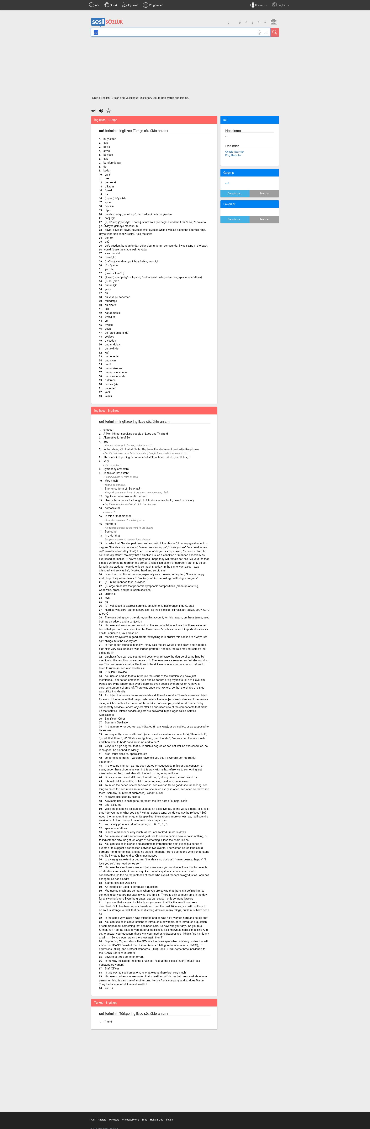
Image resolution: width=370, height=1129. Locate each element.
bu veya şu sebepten (117, 297)
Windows (114, 1119)
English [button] (282, 5)
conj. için (110, 218)
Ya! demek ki (112, 313)
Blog (144, 1119)
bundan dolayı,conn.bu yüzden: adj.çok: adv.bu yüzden (138, 214)
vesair (108, 396)
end (109, 1021)
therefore (110, 524)
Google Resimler (234, 151)
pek (107, 178)
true (105, 441)
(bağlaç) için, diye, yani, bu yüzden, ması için (132, 261)
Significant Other (115, 718)
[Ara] (275, 32)
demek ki (110, 182)
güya (108, 328)
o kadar (109, 186)
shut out (108, 429)
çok (105, 158)
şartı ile (109, 269)
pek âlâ (109, 206)
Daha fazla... (235, 193)
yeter (108, 289)
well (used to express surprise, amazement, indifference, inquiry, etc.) (152, 605)
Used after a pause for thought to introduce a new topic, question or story (149, 500)
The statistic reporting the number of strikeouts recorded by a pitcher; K (146, 457)
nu (106, 602)
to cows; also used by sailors (122, 797)
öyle (105, 142)
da (106, 194)
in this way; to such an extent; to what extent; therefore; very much (145, 972)
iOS (93, 1119)
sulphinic (110, 594)
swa (107, 598)
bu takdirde (112, 348)
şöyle (106, 151)
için (107, 309)
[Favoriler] (107, 113)
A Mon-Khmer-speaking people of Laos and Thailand (135, 433)
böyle (106, 147)
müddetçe (111, 301)
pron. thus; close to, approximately (126, 754)
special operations (116, 828)
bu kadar (110, 388)
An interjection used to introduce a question (131, 887)
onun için (110, 360)
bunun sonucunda (116, 372)
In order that (112, 535)
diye (107, 210)
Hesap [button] (260, 5)
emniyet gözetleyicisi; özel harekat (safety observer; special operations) (158, 277)
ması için (110, 257)
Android (102, 1119)
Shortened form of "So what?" (123, 488)
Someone (111, 531)
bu (106, 293)
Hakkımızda (156, 1119)
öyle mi (114, 265)
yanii (107, 392)
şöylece (109, 336)
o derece (110, 380)
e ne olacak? (112, 253)
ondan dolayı (112, 344)
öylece (109, 325)
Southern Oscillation (117, 722)
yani (107, 174)
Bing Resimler (233, 155)
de (105, 166)
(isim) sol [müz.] (114, 273)
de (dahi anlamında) (117, 332)
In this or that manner (118, 516)
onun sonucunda (115, 376)
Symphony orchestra (116, 469)
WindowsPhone (130, 1119)
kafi (107, 352)
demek (109, 237)
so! (227, 183)
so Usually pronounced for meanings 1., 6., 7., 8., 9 (136, 824)
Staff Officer (112, 968)
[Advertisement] (185, 67)
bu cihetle (111, 305)
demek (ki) (111, 384)
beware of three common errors (124, 956)
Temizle (264, 193)
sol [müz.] (114, 281)
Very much (111, 480)
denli (108, 364)
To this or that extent (116, 473)
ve (106, 321)
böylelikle (120, 198)
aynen (108, 202)
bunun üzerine (113, 368)
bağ (107, 241)
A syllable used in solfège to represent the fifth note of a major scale (146, 801)
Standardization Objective (120, 883)
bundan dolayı (112, 162)
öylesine (110, 316)
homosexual (112, 508)
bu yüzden (109, 139)
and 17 (109, 988)
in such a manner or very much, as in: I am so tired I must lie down (145, 832)
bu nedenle (112, 356)
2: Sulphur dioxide (116, 672)
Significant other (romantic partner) (126, 496)
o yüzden (110, 340)
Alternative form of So (116, 437)
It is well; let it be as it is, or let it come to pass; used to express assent (147, 781)
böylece (108, 154)
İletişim (170, 1119)
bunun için (111, 285)
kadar (106, 170)
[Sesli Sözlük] (107, 26)
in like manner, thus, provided (127, 582)
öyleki (108, 190)
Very (106, 461)
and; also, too (113, 804)
